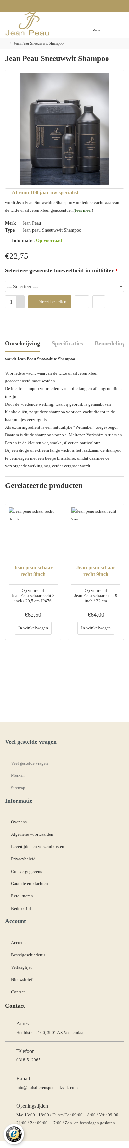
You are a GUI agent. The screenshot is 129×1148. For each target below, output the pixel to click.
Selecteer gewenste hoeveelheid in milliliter (59, 270)
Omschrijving (22, 343)
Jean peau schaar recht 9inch (95, 571)
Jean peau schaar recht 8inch (33, 571)
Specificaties (67, 343)
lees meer (83, 210)
